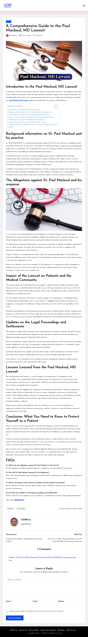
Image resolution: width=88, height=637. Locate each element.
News (8, 21)
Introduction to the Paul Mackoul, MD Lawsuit (24, 109)
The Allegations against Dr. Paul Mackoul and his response (29, 114)
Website (61, 601)
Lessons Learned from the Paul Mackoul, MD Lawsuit (27, 122)
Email (35, 601)
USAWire (26, 520)
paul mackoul (21, 508)
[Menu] (84, 5)
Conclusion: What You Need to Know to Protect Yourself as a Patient (32, 124)
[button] (26, 524)
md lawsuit (10, 508)
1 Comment (39, 35)
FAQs (11, 127)
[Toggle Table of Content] (54, 107)
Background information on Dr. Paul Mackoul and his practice (30, 112)
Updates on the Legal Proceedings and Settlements (27, 119)
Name (9, 601)
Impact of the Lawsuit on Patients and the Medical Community (31, 117)
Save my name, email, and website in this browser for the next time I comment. (37, 611)
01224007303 (19, 500)
